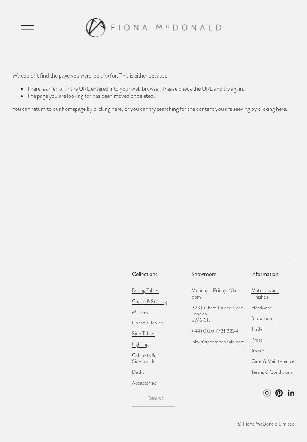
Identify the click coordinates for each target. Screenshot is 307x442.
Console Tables (147, 323)
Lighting (140, 345)
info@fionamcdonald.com (218, 342)
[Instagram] (267, 393)
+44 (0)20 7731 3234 (214, 331)
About (257, 351)
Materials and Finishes (265, 294)
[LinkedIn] (291, 393)
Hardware (261, 308)
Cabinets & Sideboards (143, 358)
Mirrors (140, 312)
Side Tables (143, 334)
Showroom (262, 318)
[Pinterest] (279, 393)
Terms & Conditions (271, 372)
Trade (257, 329)
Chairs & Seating (149, 302)
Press (256, 340)
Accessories (144, 383)
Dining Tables (145, 291)
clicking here (108, 109)
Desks (138, 372)
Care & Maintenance (273, 361)
